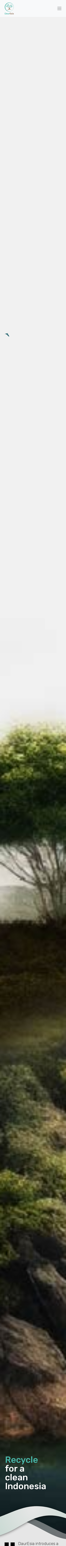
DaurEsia (9, 8)
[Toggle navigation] (59, 8)
